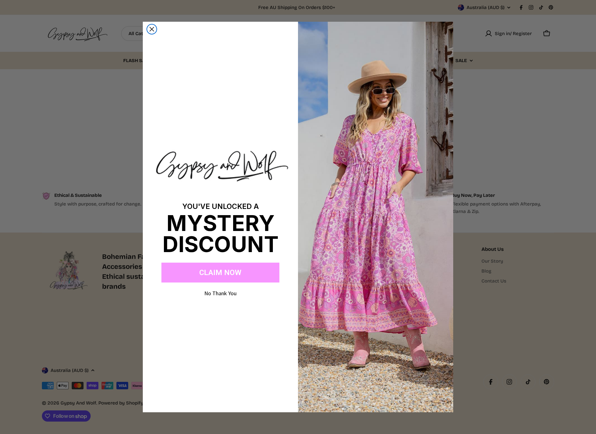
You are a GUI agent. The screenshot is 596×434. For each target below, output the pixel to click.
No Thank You (220, 293)
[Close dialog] (152, 29)
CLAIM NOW (220, 272)
